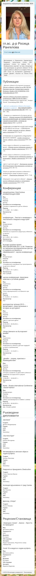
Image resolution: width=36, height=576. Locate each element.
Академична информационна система (16, 3)
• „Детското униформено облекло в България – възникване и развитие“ (17, 107)
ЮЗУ (31, 3)
